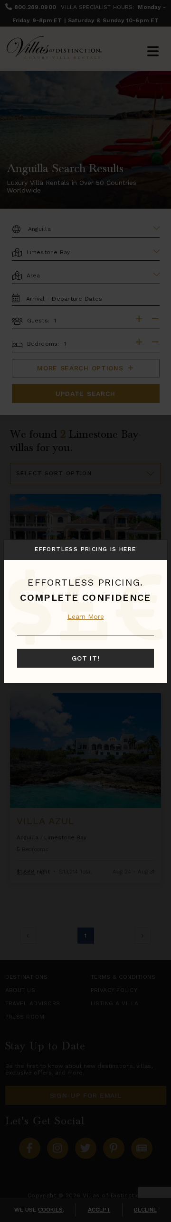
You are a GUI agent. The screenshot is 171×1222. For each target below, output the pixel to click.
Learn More (85, 616)
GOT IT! (86, 658)
